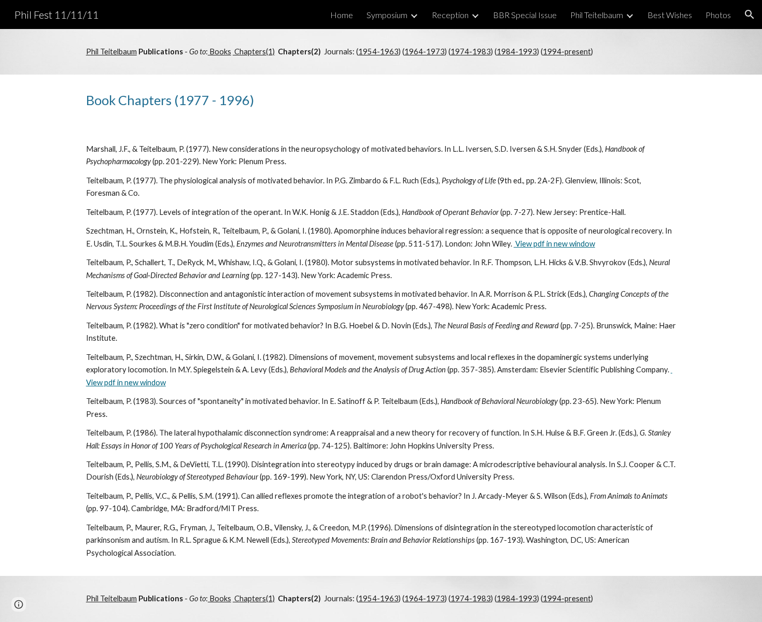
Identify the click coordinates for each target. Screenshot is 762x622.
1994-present (567, 51)
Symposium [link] (386, 15)
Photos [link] (718, 15)
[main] (381, 51)
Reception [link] (450, 15)
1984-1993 (517, 51)
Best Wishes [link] (669, 15)
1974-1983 (470, 51)
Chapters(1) (254, 51)
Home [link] (341, 15)
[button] (749, 14)
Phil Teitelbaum (111, 51)
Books (219, 51)
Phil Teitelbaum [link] (596, 15)
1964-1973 (424, 51)
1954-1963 (378, 51)
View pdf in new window (554, 243)
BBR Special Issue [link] (525, 15)
